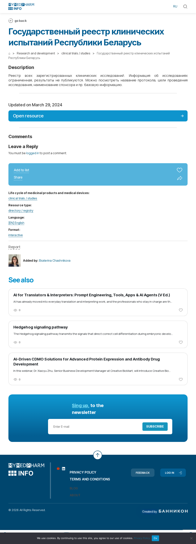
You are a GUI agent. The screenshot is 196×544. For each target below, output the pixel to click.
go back (21, 21)
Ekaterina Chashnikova (54, 260)
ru (175, 6)
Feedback (143, 472)
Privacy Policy (142, 538)
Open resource (28, 116)
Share (18, 177)
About (75, 495)
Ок (155, 538)
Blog (74, 488)
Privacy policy (83, 472)
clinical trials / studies (22, 198)
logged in (32, 153)
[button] (185, 6)
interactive (15, 235)
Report (14, 247)
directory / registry (20, 210)
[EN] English (16, 223)
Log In (169, 472)
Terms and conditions (90, 479)
